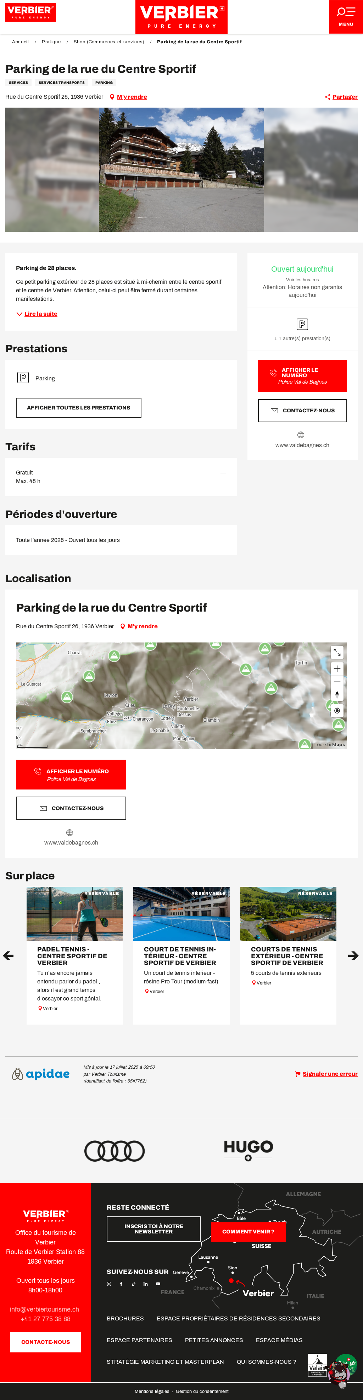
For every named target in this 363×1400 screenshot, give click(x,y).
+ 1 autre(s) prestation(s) (302, 338)
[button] (181, 170)
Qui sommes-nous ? (266, 1362)
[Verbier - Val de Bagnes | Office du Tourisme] (181, 17)
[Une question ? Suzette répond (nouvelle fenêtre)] (338, 1375)
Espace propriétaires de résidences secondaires (238, 1318)
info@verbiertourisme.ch (45, 1309)
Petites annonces (214, 1340)
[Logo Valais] (317, 1365)
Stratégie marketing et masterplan (165, 1362)
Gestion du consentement (202, 1391)
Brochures (125, 1318)
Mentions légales (153, 1391)
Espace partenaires (139, 1340)
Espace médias (279, 1340)
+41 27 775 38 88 (46, 1319)
